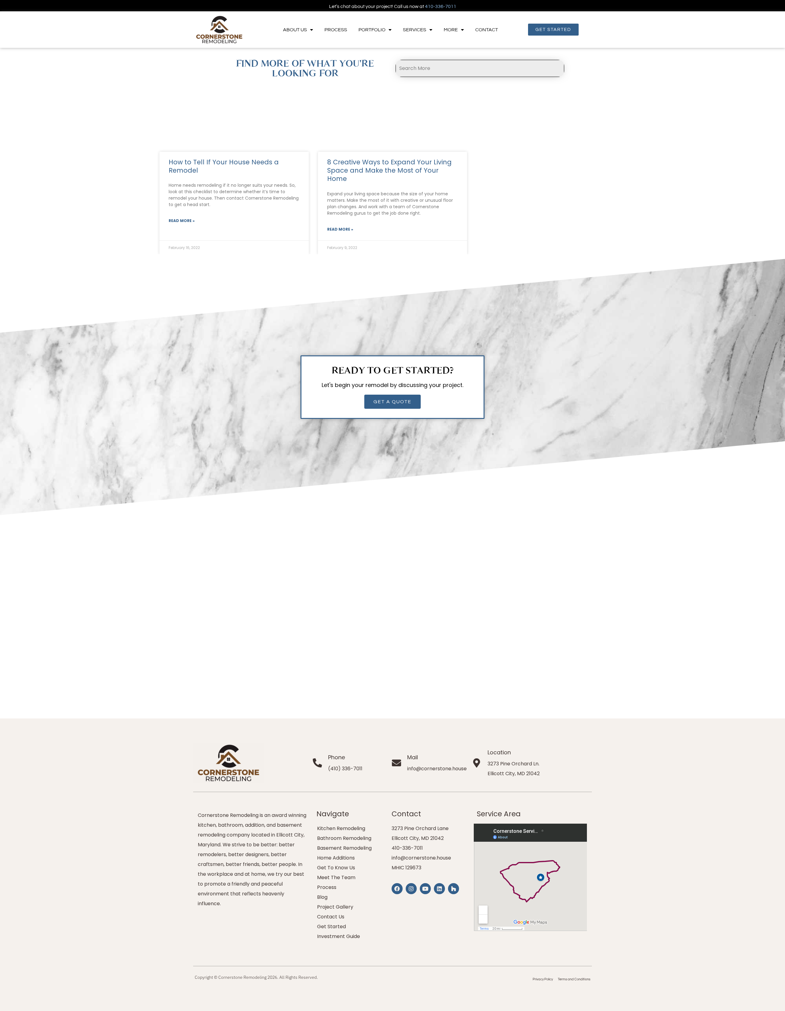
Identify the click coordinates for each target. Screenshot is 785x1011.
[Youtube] (425, 888)
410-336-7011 (440, 6)
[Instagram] (411, 888)
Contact (486, 29)
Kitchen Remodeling (341, 828)
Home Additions (336, 857)
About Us (295, 29)
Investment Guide (338, 936)
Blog (322, 897)
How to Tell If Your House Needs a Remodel (224, 166)
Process (335, 29)
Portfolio (371, 29)
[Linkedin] (439, 888)
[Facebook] (397, 888)
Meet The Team (336, 877)
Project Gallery (335, 906)
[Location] (476, 763)
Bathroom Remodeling (344, 838)
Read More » (182, 220)
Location (499, 752)
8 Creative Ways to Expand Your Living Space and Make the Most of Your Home (389, 170)
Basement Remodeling (344, 848)
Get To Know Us (336, 867)
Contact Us (330, 916)
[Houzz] (453, 888)
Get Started (331, 926)
